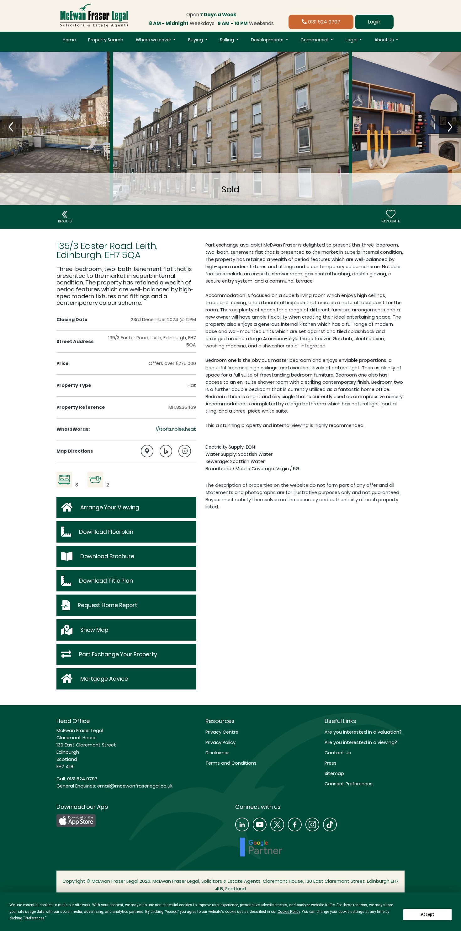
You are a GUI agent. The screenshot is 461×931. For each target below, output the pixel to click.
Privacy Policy (220, 742)
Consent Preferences (349, 784)
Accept (427, 914)
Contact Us (338, 753)
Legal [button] (352, 40)
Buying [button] (196, 40)
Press (330, 763)
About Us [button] (384, 40)
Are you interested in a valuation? (363, 732)
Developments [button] (267, 40)
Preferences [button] (35, 918)
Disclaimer (217, 753)
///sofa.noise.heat (176, 429)
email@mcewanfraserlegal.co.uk (134, 786)
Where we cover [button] (154, 40)
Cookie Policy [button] (289, 911)
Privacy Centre (221, 732)
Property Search (105, 40)
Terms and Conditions (231, 763)
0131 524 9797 (323, 21)
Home (69, 40)
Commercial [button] (314, 40)
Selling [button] (227, 40)
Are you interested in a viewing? (361, 742)
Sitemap (334, 773)
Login (374, 21)
